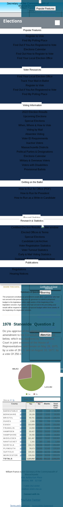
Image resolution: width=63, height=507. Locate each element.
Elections (12, 21)
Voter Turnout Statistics (35, 250)
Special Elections (35, 121)
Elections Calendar (35, 49)
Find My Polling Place (34, 40)
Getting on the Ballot (32, 182)
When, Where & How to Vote (34, 125)
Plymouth (9, 448)
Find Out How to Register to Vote (34, 53)
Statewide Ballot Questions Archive (35, 259)
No (39, 404)
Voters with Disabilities (35, 165)
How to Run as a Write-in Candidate (34, 197)
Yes (30, 404)
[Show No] (35, 394)
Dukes (7, 421)
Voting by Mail (35, 129)
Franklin (9, 428)
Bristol (8, 418)
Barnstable (10, 411)
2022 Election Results (34, 112)
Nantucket (10, 442)
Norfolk (8, 445)
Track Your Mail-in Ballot (35, 80)
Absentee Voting (34, 134)
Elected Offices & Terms (34, 232)
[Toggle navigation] (57, 22)
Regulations (19, 269)
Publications (32, 262)
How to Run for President (34, 193)
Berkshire (9, 414)
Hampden (8, 431)
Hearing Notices (19, 273)
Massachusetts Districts (34, 147)
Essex (7, 425)
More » (22, 411)
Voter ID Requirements (35, 138)
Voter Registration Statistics (35, 245)
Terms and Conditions (20, 505)
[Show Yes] (28, 394)
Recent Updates (32, 217)
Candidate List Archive (35, 241)
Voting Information (32, 105)
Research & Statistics (32, 220)
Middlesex (9, 438)
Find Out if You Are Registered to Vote (34, 45)
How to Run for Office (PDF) (35, 188)
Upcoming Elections (34, 116)
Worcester (10, 455)
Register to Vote (35, 36)
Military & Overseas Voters (35, 160)
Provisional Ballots (35, 169)
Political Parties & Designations (35, 151)
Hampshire (10, 435)
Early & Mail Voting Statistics (34, 254)
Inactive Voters (34, 143)
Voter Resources (32, 69)
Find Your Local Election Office (34, 58)
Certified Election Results (26, 227)
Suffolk (8, 452)
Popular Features (32, 30)
